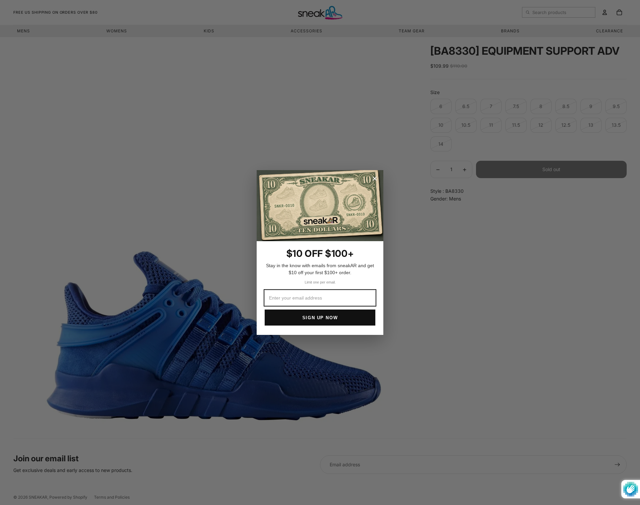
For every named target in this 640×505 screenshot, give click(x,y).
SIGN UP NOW (320, 317)
